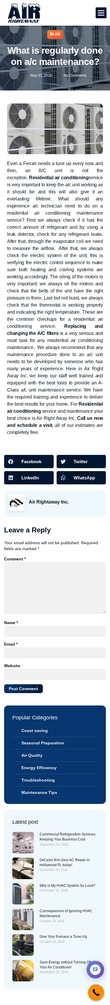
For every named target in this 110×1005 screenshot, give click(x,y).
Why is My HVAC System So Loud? (67, 886)
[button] (101, 13)
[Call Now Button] (96, 992)
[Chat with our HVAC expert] (95, 969)
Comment (15, 559)
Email (11, 644)
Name (11, 622)
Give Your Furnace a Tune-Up (63, 937)
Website (12, 665)
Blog (55, 34)
